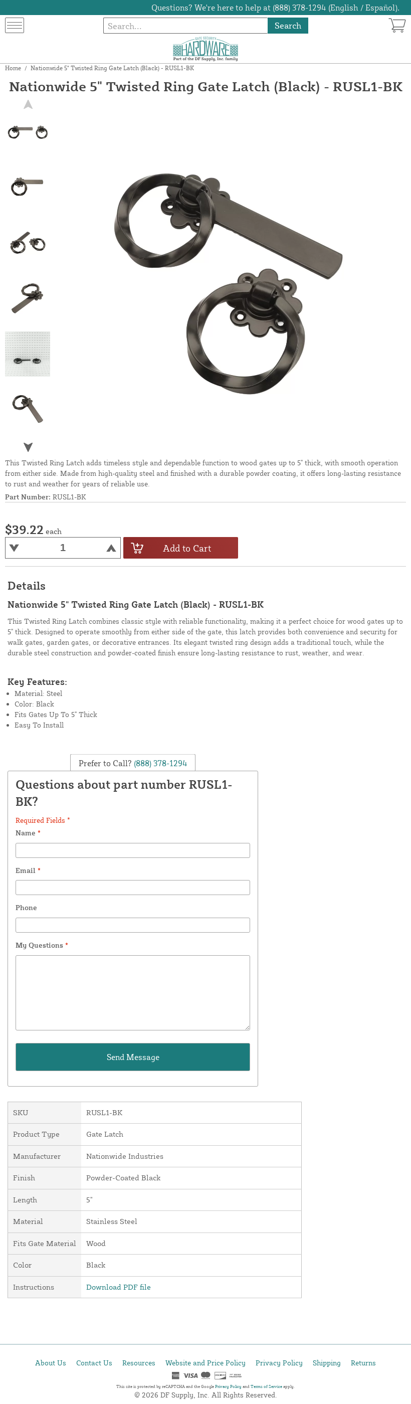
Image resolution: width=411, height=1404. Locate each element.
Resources (138, 1362)
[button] (28, 447)
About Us (50, 1362)
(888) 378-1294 (159, 763)
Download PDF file (118, 1287)
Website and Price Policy (205, 1362)
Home (13, 68)
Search (288, 25)
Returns (363, 1362)
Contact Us (94, 1362)
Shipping (327, 1362)
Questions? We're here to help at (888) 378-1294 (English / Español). (275, 8)
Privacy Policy (279, 1362)
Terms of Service (266, 1386)
